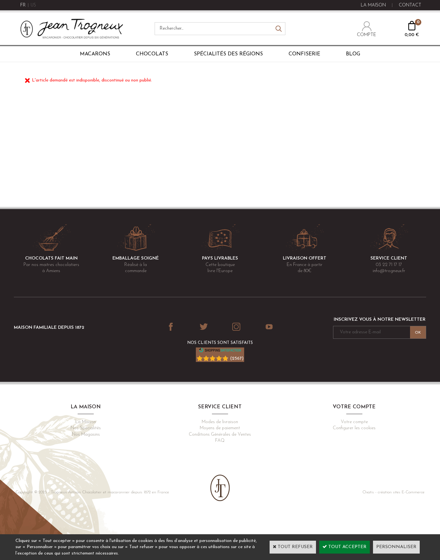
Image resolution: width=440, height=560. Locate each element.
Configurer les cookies (354, 428)
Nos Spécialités (86, 428)
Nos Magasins (86, 434)
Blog (353, 54)
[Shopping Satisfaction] (220, 351)
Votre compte (354, 422)
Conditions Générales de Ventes (220, 434)
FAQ (220, 440)
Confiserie (304, 54)
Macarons (95, 54)
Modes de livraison (220, 422)
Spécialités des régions (228, 54)
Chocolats (152, 54)
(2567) (237, 358)
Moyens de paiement (220, 428)
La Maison (85, 422)
